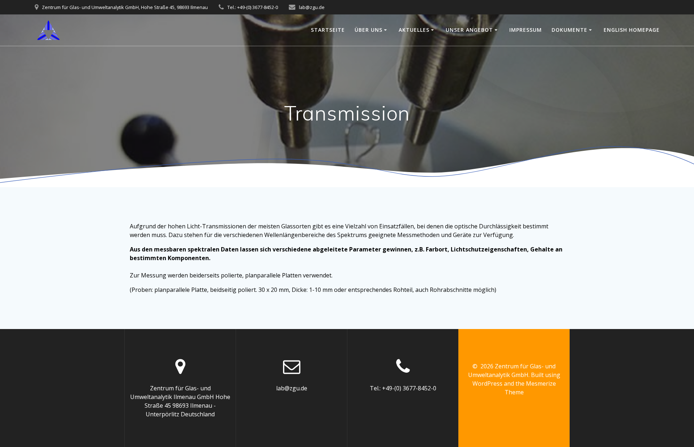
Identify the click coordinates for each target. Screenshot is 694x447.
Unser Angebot (469, 29)
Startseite (328, 29)
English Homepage (632, 29)
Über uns (368, 29)
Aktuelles (414, 29)
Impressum (525, 29)
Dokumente (569, 29)
